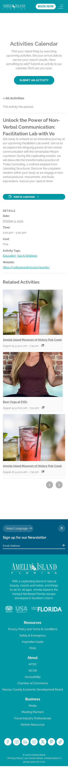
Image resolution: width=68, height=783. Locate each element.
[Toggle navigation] (60, 6)
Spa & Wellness (27, 255)
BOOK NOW (46, 6)
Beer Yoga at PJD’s (15, 402)
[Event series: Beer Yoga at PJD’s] (43, 407)
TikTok (60, 741)
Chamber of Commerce (32, 683)
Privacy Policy (15, 758)
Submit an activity (34, 80)
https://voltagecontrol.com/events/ (26, 267)
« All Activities (13, 98)
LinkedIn (25, 741)
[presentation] (33, 312)
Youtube (34, 741)
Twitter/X (42, 741)
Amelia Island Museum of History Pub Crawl (32, 339)
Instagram (16, 741)
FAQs (32, 648)
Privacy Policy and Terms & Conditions (32, 629)
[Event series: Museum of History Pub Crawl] (42, 345)
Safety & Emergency (32, 635)
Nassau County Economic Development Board (32, 689)
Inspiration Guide (32, 641)
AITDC (33, 664)
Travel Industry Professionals (32, 718)
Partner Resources (33, 724)
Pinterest (51, 741)
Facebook (8, 741)
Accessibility (33, 677)
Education (9, 255)
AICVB (32, 670)
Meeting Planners (33, 712)
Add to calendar (24, 196)
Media (33, 705)
